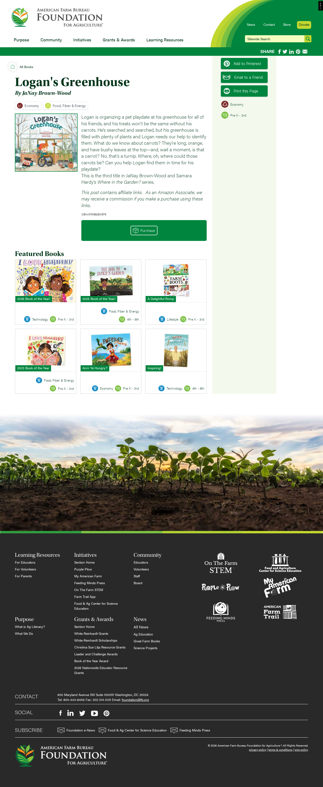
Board (138, 582)
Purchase (147, 231)
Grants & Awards (119, 40)
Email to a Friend (248, 77)
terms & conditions (280, 750)
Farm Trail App (85, 596)
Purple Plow (83, 569)
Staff (137, 576)
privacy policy (257, 750)
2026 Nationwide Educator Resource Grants (100, 670)
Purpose (21, 40)
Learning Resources (164, 40)
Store (287, 24)
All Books (26, 66)
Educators (141, 562)
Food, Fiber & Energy (69, 106)
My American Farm (88, 576)
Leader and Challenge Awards (96, 654)
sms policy (301, 750)
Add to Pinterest (247, 63)
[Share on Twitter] (285, 52)
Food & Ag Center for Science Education (96, 606)
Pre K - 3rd (238, 115)
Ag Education (143, 634)
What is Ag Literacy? (30, 626)
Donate (304, 24)
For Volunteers (25, 569)
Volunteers (141, 569)
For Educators (25, 562)
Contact (269, 24)
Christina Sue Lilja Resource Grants (100, 647)
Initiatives (82, 40)
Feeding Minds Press (89, 582)
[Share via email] (305, 51)
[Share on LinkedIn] (291, 51)
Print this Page (246, 91)
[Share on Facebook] (279, 51)
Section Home (84, 562)
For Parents (23, 576)
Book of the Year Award (91, 660)
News (251, 24)
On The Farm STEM (88, 589)
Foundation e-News (80, 730)
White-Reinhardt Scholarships (95, 640)
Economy (32, 106)
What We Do (24, 633)
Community (51, 40)
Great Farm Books (147, 641)
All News (141, 627)
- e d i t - (320, 6)
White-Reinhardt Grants (91, 633)
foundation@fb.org (135, 699)
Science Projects (145, 647)
